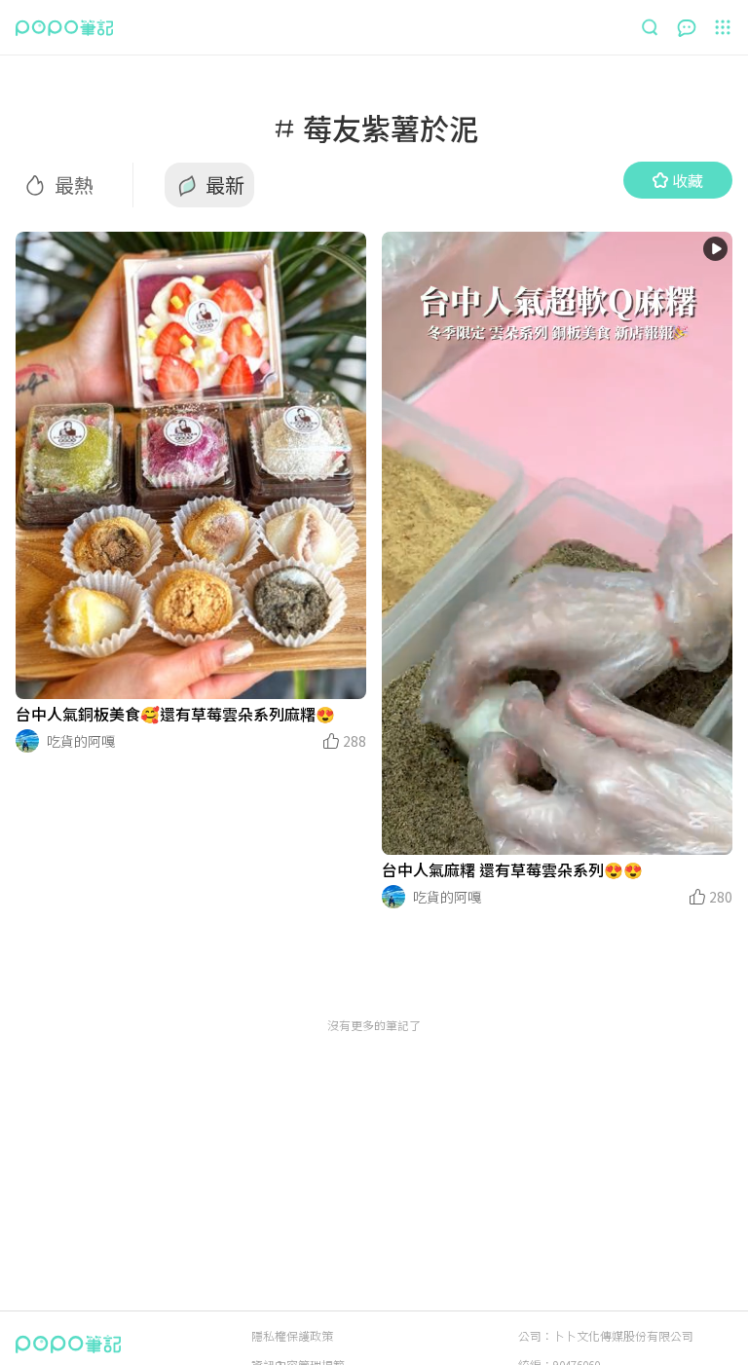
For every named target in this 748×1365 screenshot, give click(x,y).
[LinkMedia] (191, 465)
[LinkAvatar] (27, 741)
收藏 (687, 180)
